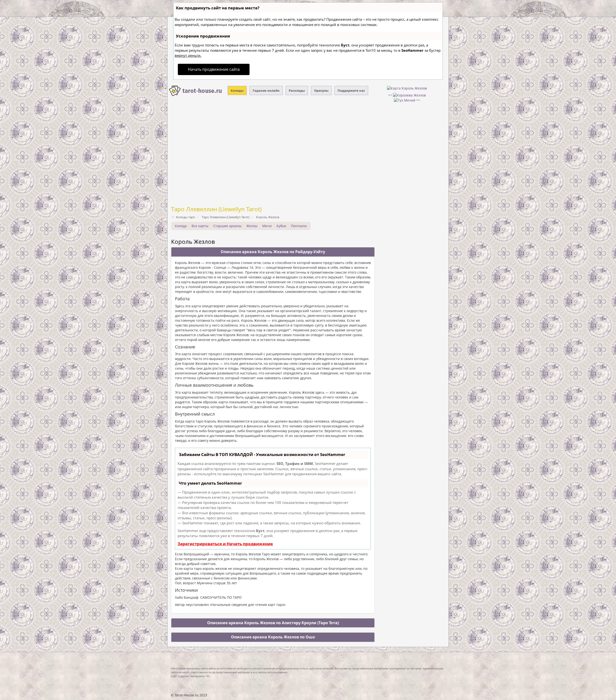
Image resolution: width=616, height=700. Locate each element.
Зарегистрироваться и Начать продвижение (225, 543)
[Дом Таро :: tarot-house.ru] (195, 91)
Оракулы (321, 90)
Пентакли (299, 226)
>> (417, 100)
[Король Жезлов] (407, 88)
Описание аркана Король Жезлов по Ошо (273, 637)
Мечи (267, 226)
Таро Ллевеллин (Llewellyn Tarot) (216, 209)
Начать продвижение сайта (214, 69)
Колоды (237, 90)
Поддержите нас (351, 90)
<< (390, 95)
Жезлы (251, 226)
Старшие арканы (227, 226)
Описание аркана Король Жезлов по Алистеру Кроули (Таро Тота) (273, 622)
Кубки (281, 226)
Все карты (200, 226)
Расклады (297, 90)
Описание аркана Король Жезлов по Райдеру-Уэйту (273, 251)
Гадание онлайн (266, 90)
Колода (181, 226)
